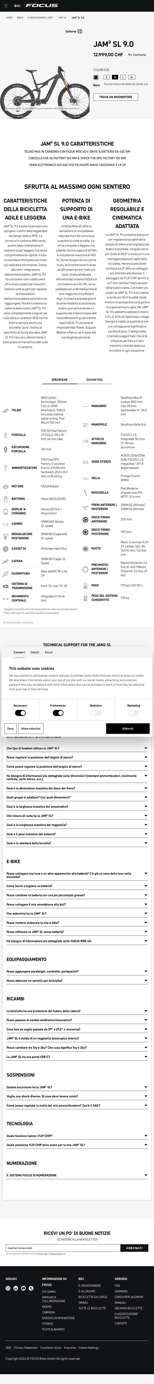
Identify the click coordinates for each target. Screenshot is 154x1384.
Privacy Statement (26, 1348)
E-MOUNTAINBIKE (90, 1286)
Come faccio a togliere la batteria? (29, 886)
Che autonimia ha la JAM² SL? (26, 913)
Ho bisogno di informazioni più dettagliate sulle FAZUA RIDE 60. (49, 941)
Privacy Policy (43, 1254)
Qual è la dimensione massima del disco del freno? (41, 788)
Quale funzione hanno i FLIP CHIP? (30, 1136)
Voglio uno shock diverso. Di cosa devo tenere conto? (42, 1096)
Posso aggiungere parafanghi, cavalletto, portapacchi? (43, 971)
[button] (6, 6)
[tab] (59, 380)
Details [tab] (35, 652)
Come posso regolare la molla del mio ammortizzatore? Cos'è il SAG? (53, 1105)
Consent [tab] (19, 652)
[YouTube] (23, 1288)
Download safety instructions (18, 622)
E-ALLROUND (87, 1291)
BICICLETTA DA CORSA (93, 1297)
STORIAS (47, 1324)
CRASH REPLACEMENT (129, 1297)
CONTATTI (121, 1323)
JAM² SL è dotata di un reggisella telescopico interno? (43, 1038)
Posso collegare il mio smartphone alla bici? (36, 904)
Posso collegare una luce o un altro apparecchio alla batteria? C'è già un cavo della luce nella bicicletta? (69, 875)
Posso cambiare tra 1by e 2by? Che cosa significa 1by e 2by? (47, 1047)
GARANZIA (121, 1291)
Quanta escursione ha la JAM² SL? (29, 1087)
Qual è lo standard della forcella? (29, 843)
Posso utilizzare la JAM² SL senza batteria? (35, 932)
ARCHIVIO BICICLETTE (129, 1308)
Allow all (127, 728)
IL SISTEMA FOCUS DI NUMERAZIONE (32, 1175)
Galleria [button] (71, 31)
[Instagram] (8, 1288)
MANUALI (120, 1303)
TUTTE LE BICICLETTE (92, 1308)
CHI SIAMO (49, 1292)
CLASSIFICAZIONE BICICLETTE (126, 1316)
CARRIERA (48, 1312)
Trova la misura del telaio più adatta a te (126, 84)
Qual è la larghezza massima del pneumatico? (37, 806)
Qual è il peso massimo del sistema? (31, 834)
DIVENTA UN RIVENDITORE (58, 1318)
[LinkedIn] (15, 1288)
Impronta (70, 1348)
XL (131, 77)
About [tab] (49, 652)
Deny (10, 728)
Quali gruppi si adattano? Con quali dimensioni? (38, 797)
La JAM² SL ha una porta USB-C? (28, 1057)
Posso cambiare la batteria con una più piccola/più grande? (46, 895)
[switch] (58, 713)
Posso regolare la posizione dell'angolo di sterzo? (40, 757)
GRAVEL (83, 1303)
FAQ (117, 1286)
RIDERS (47, 1307)
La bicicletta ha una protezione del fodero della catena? (44, 1011)
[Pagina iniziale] (42, 6)
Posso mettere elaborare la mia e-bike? (33, 923)
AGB (8, 1348)
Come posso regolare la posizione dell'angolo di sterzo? (44, 766)
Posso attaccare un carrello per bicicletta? (35, 980)
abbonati (134, 1248)
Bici (17, 6)
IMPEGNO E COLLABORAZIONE (53, 1299)
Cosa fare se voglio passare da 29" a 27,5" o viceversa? (43, 1029)
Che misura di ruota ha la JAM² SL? (30, 816)
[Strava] (31, 1288)
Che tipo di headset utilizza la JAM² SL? (33, 748)
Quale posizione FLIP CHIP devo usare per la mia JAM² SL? (46, 1145)
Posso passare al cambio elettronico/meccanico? (39, 1020)
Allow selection (30, 728)
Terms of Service (56, 1254)
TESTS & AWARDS (53, 1329)
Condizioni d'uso (50, 1348)
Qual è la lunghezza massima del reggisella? (37, 825)
